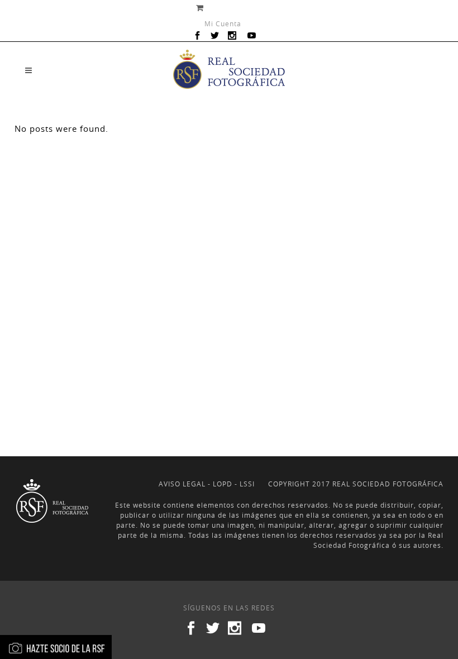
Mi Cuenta (222, 23)
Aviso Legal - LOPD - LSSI (207, 483)
